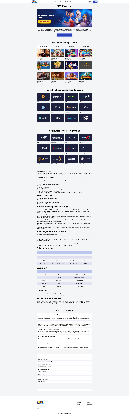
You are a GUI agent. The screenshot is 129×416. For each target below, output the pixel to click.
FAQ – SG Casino (41, 381)
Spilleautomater (85, 46)
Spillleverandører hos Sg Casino (44, 364)
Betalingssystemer (42, 371)
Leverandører (41, 374)
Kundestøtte (40, 376)
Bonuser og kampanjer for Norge (44, 366)
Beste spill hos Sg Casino (43, 359)
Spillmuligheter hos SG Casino (44, 369)
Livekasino (57, 46)
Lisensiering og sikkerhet (43, 379)
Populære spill (42, 46)
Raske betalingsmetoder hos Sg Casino (46, 361)
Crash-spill (71, 46)
